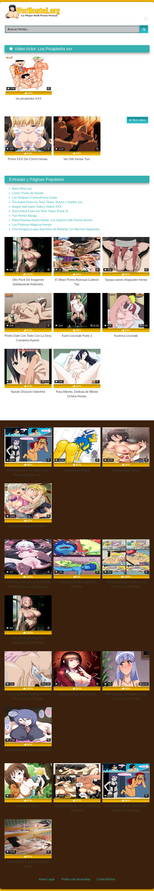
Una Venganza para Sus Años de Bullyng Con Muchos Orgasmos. (56, 229)
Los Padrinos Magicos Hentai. (32, 224)
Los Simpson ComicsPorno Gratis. (35, 197)
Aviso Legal (47, 879)
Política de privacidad (75, 879)
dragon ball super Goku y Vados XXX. (37, 206)
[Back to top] (141, 879)
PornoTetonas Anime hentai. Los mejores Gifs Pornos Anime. (52, 220)
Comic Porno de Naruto (27, 193)
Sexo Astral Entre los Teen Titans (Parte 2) (40, 211)
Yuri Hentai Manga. (25, 215)
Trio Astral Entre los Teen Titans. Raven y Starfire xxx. (47, 202)
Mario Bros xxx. (22, 188)
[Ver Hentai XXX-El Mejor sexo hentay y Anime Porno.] (77, 12)
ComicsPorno (106, 879)
